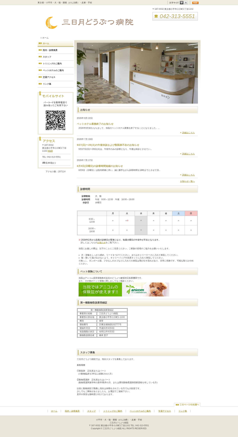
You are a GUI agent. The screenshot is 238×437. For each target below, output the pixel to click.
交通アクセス (49, 77)
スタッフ (47, 57)
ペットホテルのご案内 (53, 70)
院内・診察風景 (50, 50)
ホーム (46, 43)
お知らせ (101, 242)
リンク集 (47, 84)
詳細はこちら (188, 133)
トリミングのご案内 (52, 63)
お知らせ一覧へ (187, 181)
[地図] (50, 151)
